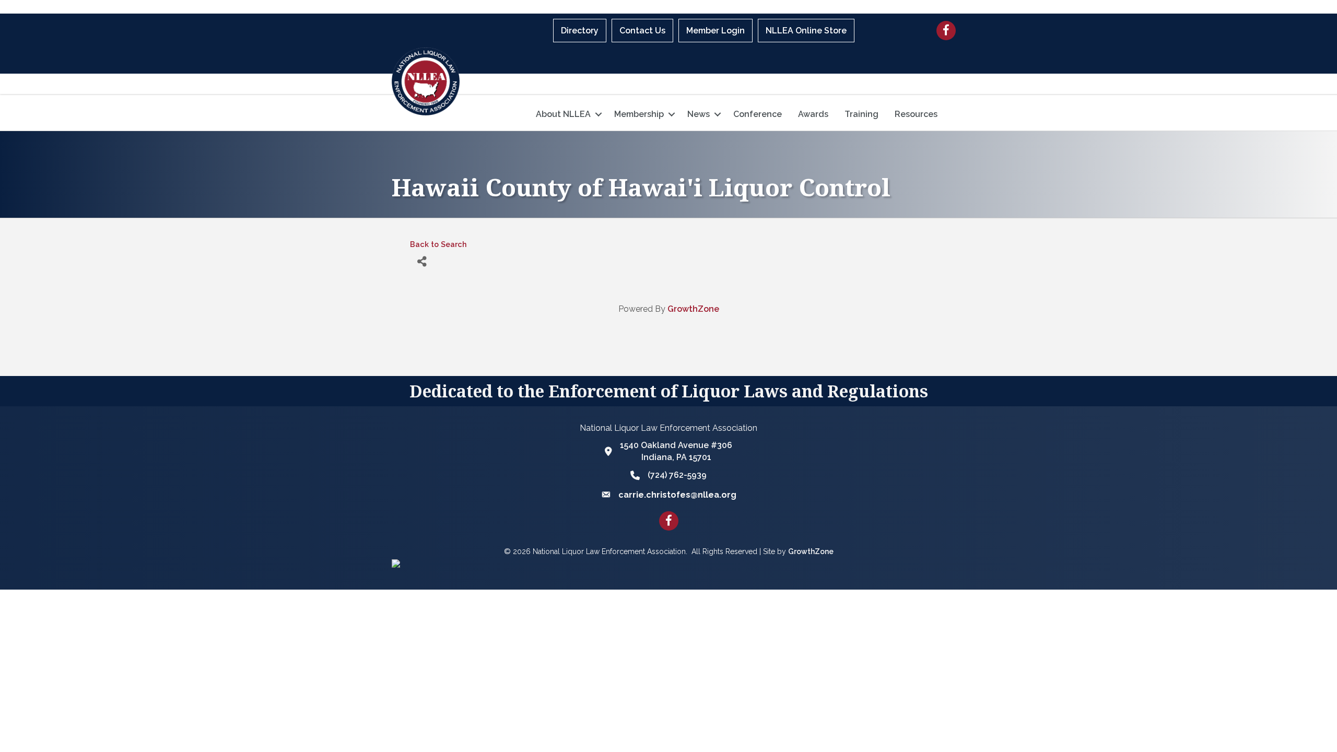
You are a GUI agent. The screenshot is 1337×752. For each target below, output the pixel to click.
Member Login (715, 31)
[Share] (421, 261)
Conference (757, 114)
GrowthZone (693, 309)
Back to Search (438, 244)
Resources (916, 114)
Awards (813, 114)
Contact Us (642, 31)
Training (861, 114)
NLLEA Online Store (806, 31)
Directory (580, 31)
